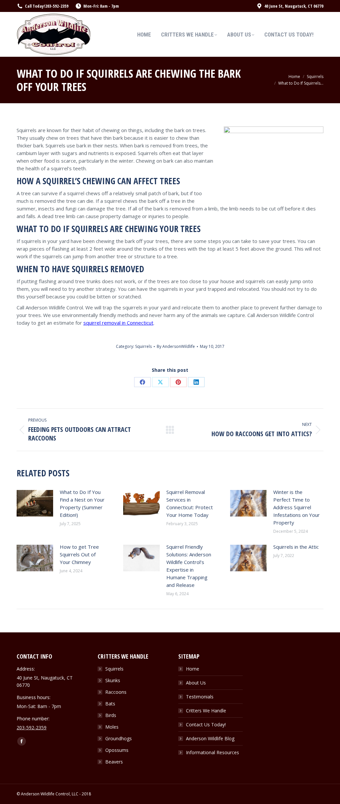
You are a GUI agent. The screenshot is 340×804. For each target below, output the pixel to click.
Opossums (116, 750)
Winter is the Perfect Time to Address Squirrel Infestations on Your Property (296, 507)
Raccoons (116, 692)
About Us (196, 683)
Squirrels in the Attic (296, 546)
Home (192, 669)
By (176, 346)
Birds (110, 715)
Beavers (114, 762)
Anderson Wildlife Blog (210, 738)
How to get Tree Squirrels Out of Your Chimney (79, 554)
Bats (110, 703)
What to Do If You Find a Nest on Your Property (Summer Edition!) (82, 503)
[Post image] (35, 503)
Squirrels (143, 346)
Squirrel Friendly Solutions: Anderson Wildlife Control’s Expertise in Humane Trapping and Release (188, 565)
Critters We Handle (206, 710)
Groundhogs (118, 738)
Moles (112, 727)
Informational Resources (212, 752)
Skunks (112, 680)
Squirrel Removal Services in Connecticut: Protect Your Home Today (189, 503)
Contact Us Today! (206, 724)
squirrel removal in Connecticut (118, 322)
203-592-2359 (56, 6)
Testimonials (199, 696)
